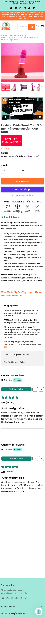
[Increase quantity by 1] (23, 170)
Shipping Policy (11, 305)
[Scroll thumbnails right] (42, 87)
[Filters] (35, 389)
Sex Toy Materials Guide (14, 362)
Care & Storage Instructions (16, 354)
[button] (22, 156)
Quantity (5, 165)
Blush (6, 148)
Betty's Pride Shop (18, 35)
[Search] (31, 27)
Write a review (16, 389)
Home (4, 35)
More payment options (22, 195)
